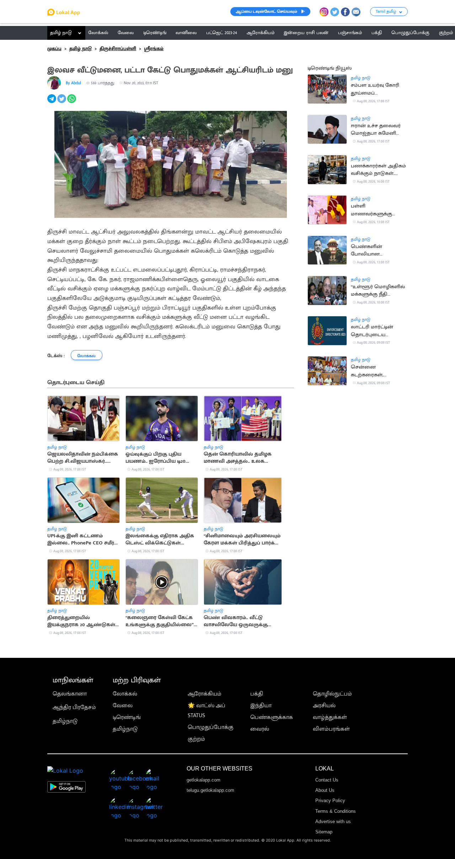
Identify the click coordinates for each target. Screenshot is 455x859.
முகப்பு (54, 49)
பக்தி (256, 694)
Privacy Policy (330, 800)
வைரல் (259, 729)
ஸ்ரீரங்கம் (154, 49)
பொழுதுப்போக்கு (211, 727)
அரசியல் (324, 705)
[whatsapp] (72, 102)
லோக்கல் (125, 694)
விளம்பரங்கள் (331, 729)
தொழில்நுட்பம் (332, 694)
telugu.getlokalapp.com (210, 790)
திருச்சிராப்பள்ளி (118, 49)
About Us (324, 790)
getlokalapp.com (203, 780)
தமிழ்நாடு (65, 721)
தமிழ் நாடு (61, 33)
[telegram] (52, 102)
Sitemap (323, 831)
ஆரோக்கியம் (204, 694)
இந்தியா (261, 705)
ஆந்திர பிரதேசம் (74, 707)
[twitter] (62, 102)
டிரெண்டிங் (127, 717)
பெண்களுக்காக (271, 717)
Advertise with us (333, 821)
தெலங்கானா (70, 694)
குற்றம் (196, 739)
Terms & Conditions (335, 811)
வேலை (123, 705)
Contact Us (326, 780)
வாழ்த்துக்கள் (330, 717)
